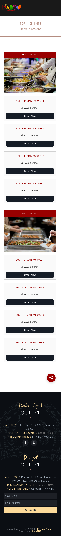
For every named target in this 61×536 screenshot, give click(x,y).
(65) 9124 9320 (46, 433)
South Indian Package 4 (30, 342)
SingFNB (36, 531)
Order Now (30, 115)
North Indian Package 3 (30, 156)
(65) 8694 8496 (46, 485)
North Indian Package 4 (30, 183)
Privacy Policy (45, 529)
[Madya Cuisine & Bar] (11, 8)
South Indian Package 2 (30, 287)
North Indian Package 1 (30, 100)
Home (24, 28)
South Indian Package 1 (30, 259)
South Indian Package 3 (30, 314)
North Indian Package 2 (30, 128)
